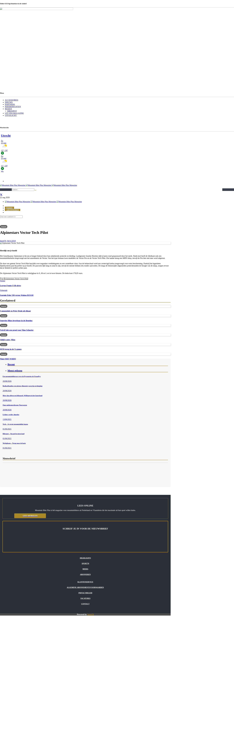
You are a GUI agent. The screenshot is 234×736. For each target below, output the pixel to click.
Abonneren (85, 574)
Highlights (85, 558)
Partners (9, 208)
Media (85, 569)
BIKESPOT (12, 111)
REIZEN (8, 109)
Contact (85, 604)
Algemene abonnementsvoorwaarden (85, 587)
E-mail (5, 469)
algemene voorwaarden (28, 479)
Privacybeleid (85, 593)
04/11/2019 (11, 241)
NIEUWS (9, 102)
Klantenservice (85, 582)
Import (3, 227)
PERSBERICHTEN (13, 107)
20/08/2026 (7, 381)
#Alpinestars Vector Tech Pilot (16, 279)
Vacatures (85, 598)
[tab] (88, 364)
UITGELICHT (11, 115)
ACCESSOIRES (11, 100)
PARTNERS (10, 104)
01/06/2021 (7, 429)
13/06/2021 (7, 419)
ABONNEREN (12, 210)
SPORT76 (85, 563)
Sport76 (90, 614)
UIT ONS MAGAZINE (14, 113)
